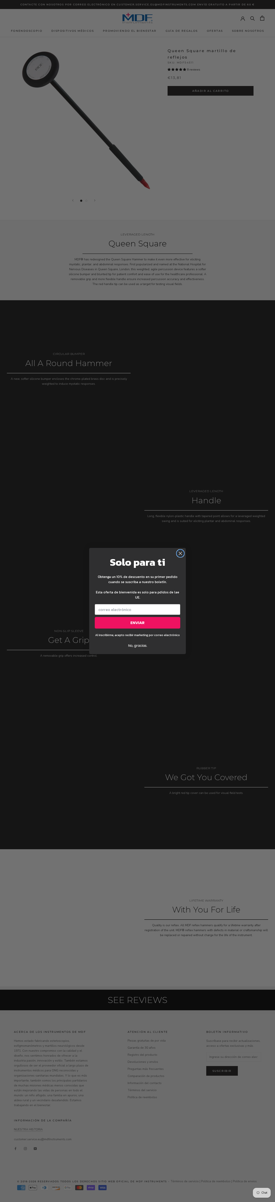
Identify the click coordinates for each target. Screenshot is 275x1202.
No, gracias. (137, 645)
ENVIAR (137, 622)
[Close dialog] (180, 553)
